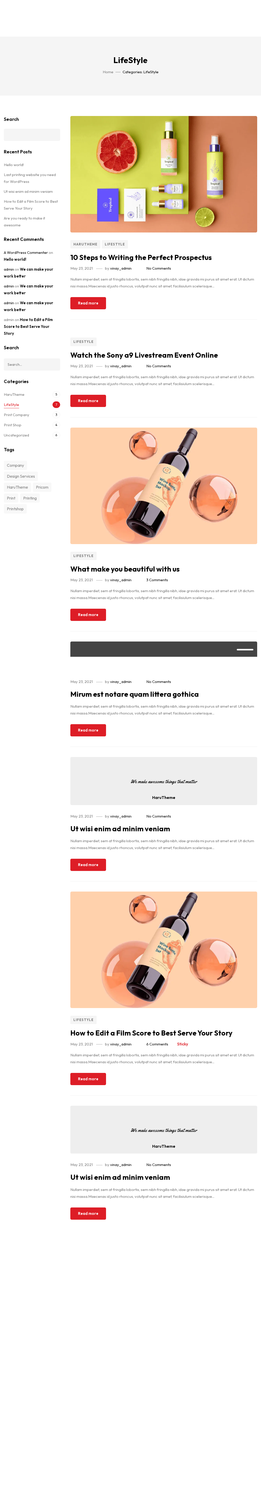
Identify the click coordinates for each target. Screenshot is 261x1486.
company (15, 465)
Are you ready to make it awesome (24, 221)
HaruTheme (85, 244)
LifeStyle (115, 244)
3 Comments (157, 579)
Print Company (16, 414)
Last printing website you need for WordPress (30, 178)
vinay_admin (121, 268)
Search (11, 119)
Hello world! (14, 164)
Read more (88, 303)
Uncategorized (16, 435)
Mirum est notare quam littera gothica (134, 694)
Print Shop (12, 425)
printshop (15, 508)
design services (21, 476)
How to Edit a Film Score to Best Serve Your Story (151, 1032)
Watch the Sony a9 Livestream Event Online (144, 355)
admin (9, 269)
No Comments (158, 268)
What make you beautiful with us (125, 568)
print (11, 498)
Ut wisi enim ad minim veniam (120, 828)
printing (30, 498)
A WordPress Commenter (26, 252)
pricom (42, 487)
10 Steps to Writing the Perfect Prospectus (141, 257)
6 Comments (157, 1044)
